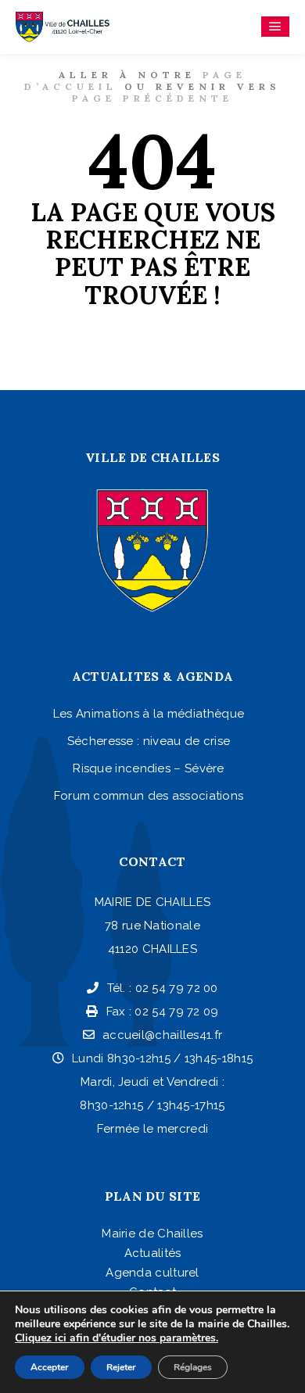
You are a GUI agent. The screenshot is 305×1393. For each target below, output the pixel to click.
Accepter (49, 1367)
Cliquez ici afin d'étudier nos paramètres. (116, 1338)
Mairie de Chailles (152, 1233)
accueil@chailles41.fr (162, 1035)
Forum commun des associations (149, 796)
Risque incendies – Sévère (148, 768)
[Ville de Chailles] (62, 27)
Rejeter (121, 1367)
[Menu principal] (275, 26)
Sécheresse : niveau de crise (148, 741)
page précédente (152, 98)
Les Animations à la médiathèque (148, 714)
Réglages (193, 1367)
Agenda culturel (152, 1273)
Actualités (152, 1253)
